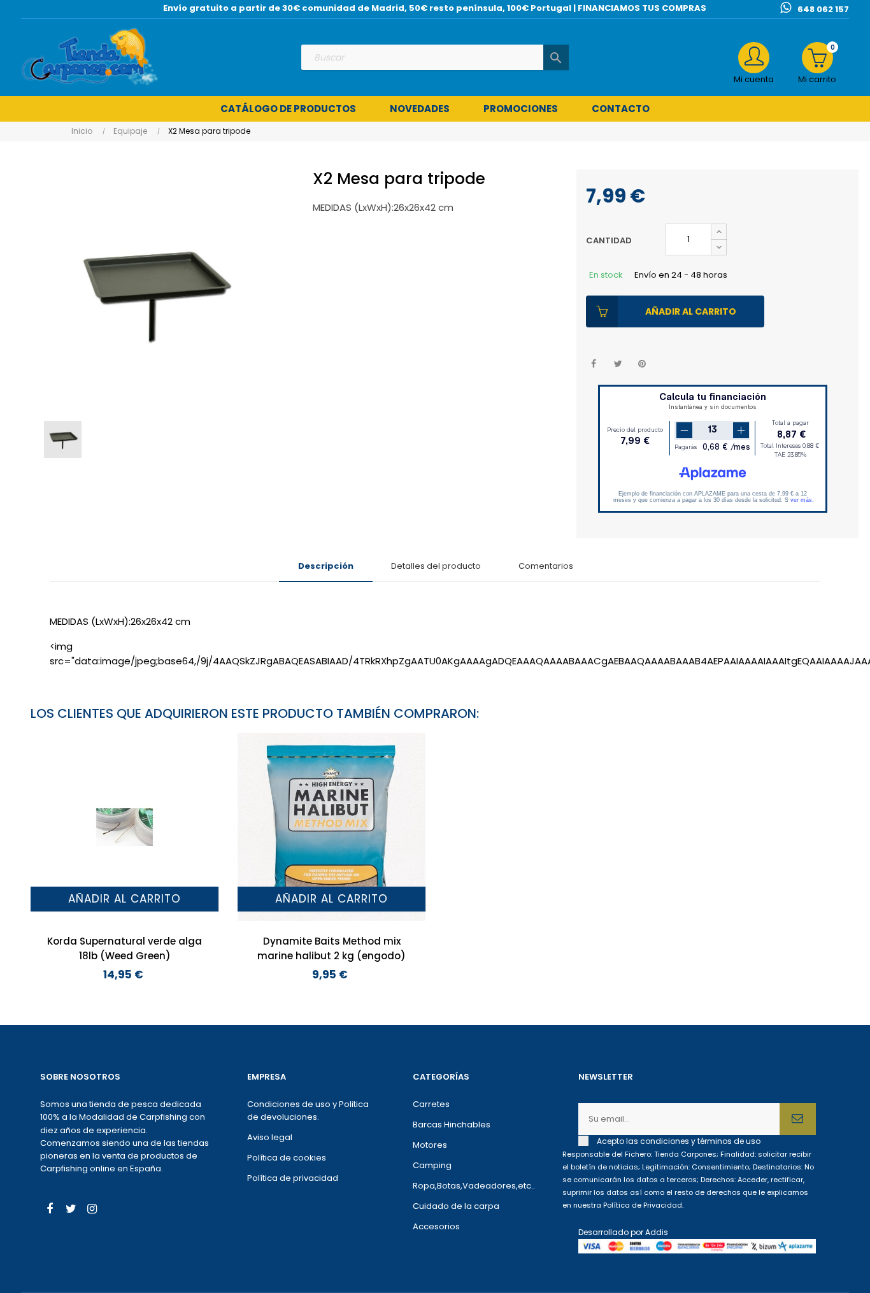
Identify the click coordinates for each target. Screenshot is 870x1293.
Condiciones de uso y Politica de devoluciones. (308, 1110)
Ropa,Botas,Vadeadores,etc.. (474, 1186)
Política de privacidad (292, 1178)
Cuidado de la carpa (456, 1206)
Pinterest (642, 364)
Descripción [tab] (325, 566)
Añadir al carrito (690, 311)
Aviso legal (269, 1137)
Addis (656, 1232)
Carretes (431, 1104)
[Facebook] (49, 1210)
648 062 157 (823, 9)
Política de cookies (286, 1158)
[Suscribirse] (798, 1119)
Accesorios (436, 1226)
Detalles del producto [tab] (436, 566)
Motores (430, 1145)
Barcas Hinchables (451, 1124)
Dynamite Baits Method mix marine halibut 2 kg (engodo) (331, 948)
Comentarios (545, 566)
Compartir (594, 364)
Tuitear (618, 364)
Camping (432, 1165)
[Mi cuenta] (753, 57)
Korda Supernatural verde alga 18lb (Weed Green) (124, 948)
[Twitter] (70, 1210)
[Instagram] (91, 1210)
